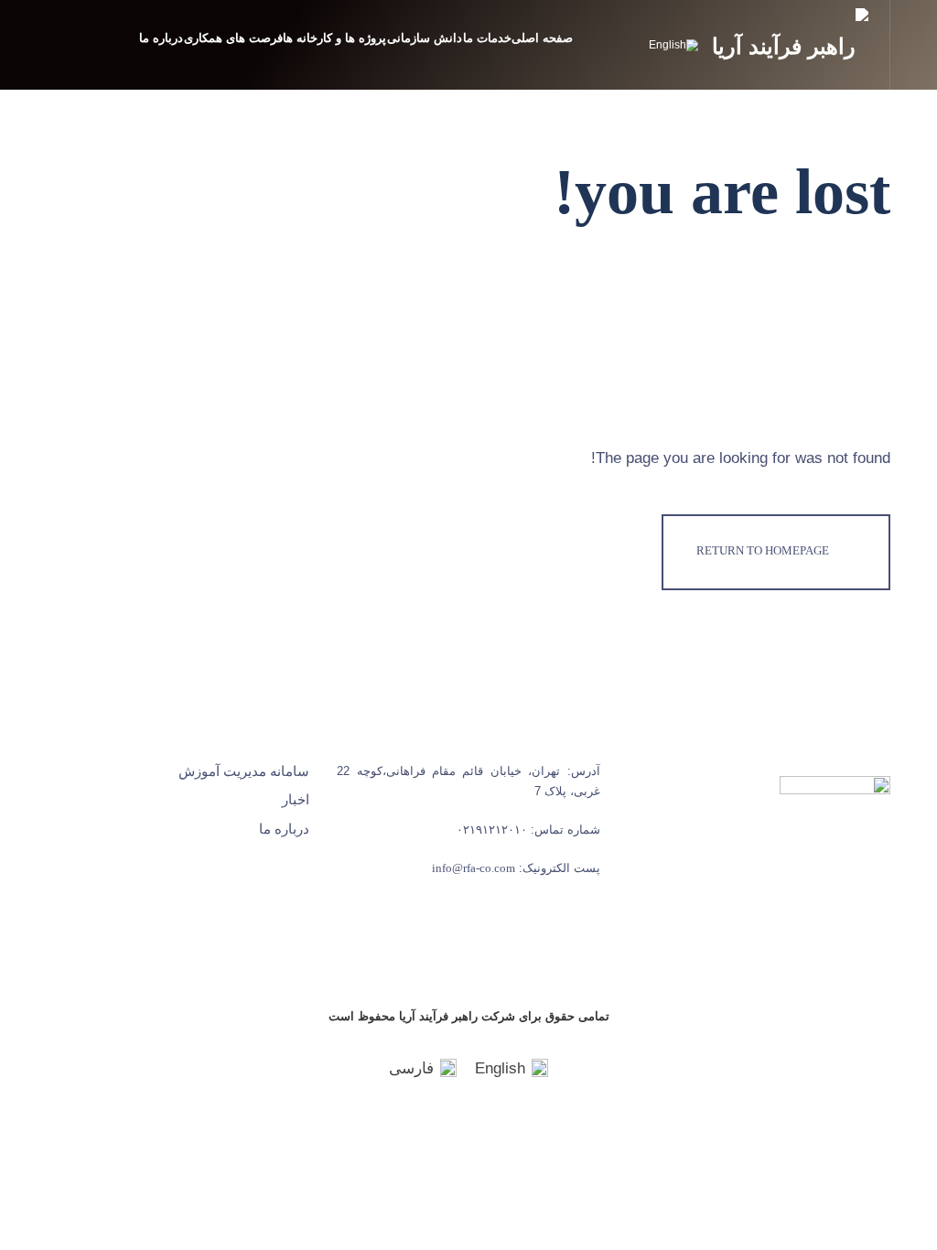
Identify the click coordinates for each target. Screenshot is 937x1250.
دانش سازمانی (424, 38)
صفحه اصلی (542, 38)
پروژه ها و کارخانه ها (334, 38)
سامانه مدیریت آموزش (243, 771)
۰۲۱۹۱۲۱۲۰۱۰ (492, 829)
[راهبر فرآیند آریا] (789, 38)
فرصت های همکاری (233, 38)
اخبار (295, 799)
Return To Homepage (762, 550)
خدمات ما (487, 38)
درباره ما (161, 38)
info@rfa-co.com (473, 868)
